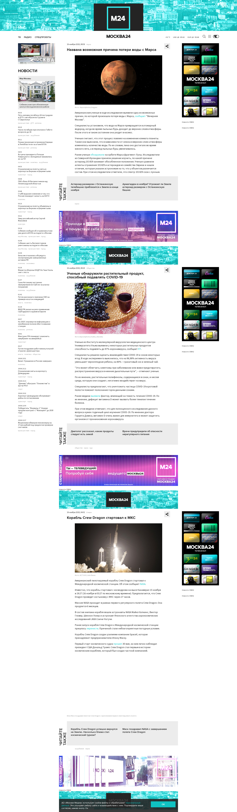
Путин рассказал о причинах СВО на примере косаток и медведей (33, 298)
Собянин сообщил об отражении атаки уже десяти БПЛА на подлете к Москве (35, 231)
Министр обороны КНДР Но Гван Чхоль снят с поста (35, 271)
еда (90, 448)
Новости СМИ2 (65, 245)
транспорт (22, 175)
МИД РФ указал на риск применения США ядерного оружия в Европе (33, 310)
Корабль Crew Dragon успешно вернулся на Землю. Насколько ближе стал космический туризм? (94, 732)
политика (34, 162)
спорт (20, 389)
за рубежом (35, 135)
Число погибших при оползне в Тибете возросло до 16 (35, 130)
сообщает (140, 116)
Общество (91, 268)
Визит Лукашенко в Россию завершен (34, 361)
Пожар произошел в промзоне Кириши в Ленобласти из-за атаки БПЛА (35, 143)
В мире (89, 512)
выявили (95, 396)
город (29, 175)
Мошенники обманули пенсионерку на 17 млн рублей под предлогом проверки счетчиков (35, 425)
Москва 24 (118, 36)
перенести (92, 628)
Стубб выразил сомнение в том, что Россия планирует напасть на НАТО (34, 194)
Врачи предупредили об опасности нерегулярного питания (142, 433)
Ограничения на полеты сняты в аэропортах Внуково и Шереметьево (34, 170)
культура (21, 224)
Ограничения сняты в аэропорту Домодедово (32, 372)
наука (77, 204)
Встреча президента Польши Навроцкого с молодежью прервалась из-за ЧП (35, 156)
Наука (89, 44)
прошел (118, 644)
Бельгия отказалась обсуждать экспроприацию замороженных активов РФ (32, 257)
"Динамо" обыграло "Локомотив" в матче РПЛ (33, 384)
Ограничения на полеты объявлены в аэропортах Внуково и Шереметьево (34, 207)
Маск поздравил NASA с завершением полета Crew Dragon (144, 731)
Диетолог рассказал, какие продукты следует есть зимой (92, 433)
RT (139, 349)
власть (20, 303)
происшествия (23, 123)
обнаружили (97, 154)
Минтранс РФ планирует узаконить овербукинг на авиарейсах (33, 337)
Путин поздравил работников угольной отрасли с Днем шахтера (35, 349)
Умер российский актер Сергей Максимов (31, 219)
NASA (142, 584)
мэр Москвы (22, 236)
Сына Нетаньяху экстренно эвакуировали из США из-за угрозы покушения (33, 284)
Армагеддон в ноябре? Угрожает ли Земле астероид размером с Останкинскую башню (146, 187)
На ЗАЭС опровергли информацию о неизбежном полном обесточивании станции (34, 324)
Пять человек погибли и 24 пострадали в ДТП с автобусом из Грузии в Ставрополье (35, 117)
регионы (38, 123)
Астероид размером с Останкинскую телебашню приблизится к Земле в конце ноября (94, 187)
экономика (30, 263)
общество (37, 354)
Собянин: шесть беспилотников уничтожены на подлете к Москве (33, 244)
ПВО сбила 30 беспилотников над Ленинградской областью (33, 182)
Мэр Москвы (25, 78)
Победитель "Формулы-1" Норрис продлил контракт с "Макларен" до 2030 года (35, 410)
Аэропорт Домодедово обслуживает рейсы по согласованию (34, 397)
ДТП (32, 123)
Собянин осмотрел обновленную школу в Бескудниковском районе (34, 105)
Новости (27, 71)
